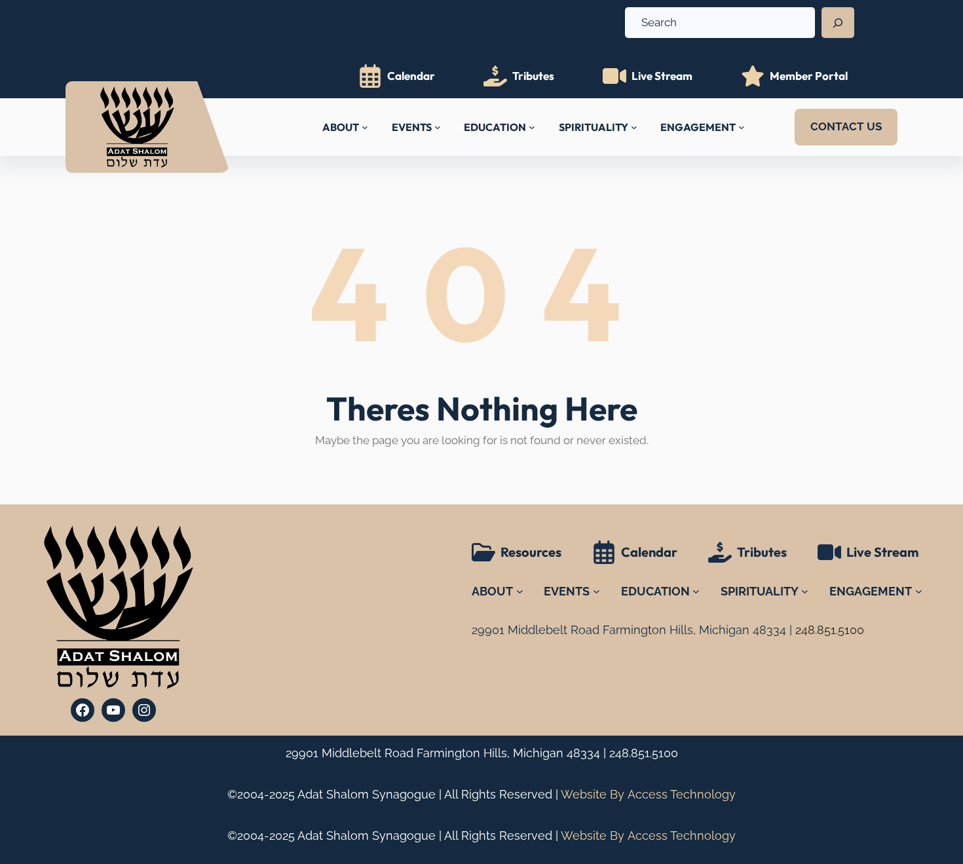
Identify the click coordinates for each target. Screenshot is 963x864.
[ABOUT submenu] (365, 127)
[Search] (837, 23)
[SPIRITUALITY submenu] (634, 127)
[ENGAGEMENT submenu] (741, 127)
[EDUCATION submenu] (532, 127)
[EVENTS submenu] (437, 127)
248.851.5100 (643, 753)
